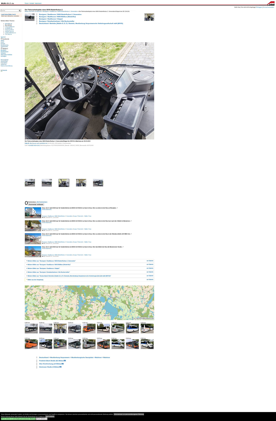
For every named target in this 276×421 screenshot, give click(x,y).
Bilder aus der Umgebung (35, 279)
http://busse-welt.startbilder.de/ (38, 143)
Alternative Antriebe (6, 54)
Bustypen (46, 11)
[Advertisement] (64, 33)
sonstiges (3, 56)
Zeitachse (3, 64)
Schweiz (3, 53)
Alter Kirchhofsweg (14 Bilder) (50, 364)
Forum (27, 3)
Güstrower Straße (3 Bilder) (49, 367)
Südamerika (4, 46)
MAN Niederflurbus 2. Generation (67, 11)
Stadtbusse (53, 11)
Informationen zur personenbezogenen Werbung (129, 414)
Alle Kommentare (42, 202)
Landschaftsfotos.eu (10, 32)
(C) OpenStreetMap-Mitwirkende (144, 318)
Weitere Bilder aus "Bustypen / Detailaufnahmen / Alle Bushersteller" (49, 272)
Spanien (3, 37)
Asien (2, 42)
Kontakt (32, 3)
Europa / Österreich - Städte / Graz (82, 216)
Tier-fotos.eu (8, 34)
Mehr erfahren (50, 416)
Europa (3, 43)
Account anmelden (268, 7)
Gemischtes (4, 61)
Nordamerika (4, 45)
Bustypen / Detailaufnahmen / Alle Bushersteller (56, 21)
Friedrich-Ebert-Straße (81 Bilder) (51, 361)
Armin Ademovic (47, 209)
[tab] (89, 261)
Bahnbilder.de (8, 23)
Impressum (38, 3)
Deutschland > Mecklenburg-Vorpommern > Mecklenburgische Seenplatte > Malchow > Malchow (74, 357)
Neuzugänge (4, 60)
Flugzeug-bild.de (9, 29)
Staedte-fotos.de (9, 31)
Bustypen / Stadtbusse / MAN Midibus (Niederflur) (57, 16)
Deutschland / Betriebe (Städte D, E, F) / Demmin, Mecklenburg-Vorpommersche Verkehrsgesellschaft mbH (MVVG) (81, 23)
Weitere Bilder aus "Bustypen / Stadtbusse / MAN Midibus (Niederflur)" (49, 264)
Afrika (2, 40)
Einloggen (259, 7)
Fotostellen (4, 63)
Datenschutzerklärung (6, 65)
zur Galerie (150, 260)
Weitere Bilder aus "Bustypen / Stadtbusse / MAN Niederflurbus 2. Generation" (52, 261)
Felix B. (27, 143)
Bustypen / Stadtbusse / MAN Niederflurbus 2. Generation (60, 14)
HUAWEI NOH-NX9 (34, 145)
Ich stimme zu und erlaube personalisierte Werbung (18, 419)
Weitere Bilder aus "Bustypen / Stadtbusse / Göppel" (44, 268)
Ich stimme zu (41, 419)
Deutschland (4, 51)
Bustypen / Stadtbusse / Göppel (51, 19)
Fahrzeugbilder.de (9, 26)
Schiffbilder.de (8, 28)
